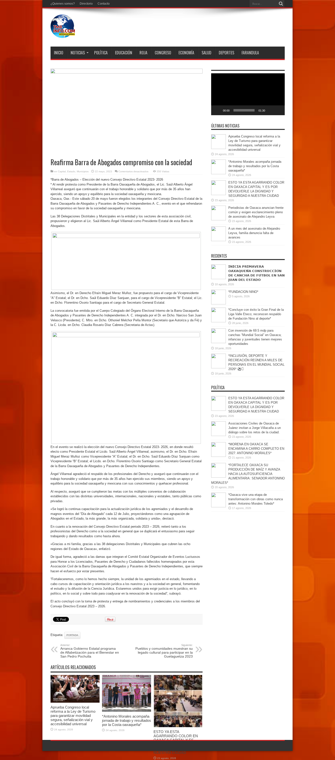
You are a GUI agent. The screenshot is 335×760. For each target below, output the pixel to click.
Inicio (58, 53)
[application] (248, 94)
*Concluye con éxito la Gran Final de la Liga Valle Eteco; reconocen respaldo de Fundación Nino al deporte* (256, 314)
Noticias (78, 53)
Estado (71, 171)
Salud (206, 53)
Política (101, 53)
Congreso (163, 53)
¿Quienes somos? (63, 3)
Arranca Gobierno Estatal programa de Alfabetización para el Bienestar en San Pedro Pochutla (89, 651)
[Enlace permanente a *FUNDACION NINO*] (218, 303)
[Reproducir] (217, 110)
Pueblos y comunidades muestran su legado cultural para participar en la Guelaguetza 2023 (164, 651)
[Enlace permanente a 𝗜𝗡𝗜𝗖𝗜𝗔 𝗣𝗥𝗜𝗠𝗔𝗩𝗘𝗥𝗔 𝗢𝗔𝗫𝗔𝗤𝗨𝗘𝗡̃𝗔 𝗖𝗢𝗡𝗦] (218, 278)
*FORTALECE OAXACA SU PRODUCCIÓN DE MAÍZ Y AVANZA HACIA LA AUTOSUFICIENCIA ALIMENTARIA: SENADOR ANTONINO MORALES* (248, 474)
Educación (123, 53)
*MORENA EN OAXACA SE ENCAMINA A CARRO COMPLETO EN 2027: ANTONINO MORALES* (256, 448)
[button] (248, 94)
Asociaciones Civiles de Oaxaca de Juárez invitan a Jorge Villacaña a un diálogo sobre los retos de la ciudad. (254, 428)
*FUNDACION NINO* (243, 292)
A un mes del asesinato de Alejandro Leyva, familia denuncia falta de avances (254, 233)
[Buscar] (281, 3)
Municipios (83, 171)
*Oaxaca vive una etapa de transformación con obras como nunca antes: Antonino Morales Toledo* (255, 499)
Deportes (226, 53)
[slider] (244, 110)
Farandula (250, 53)
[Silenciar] (270, 110)
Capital (62, 171)
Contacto (104, 3)
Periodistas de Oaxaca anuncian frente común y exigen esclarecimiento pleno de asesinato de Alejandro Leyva (255, 212)
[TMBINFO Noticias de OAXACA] (63, 34)
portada (72, 635)
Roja (143, 53)
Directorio (86, 3)
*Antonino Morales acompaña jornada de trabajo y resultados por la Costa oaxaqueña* (126, 720)
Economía (186, 53)
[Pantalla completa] (278, 110)
